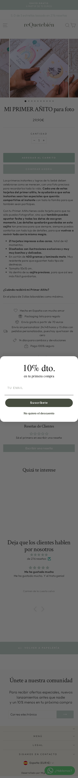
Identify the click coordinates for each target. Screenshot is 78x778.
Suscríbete (39, 402)
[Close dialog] (74, 360)
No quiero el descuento (39, 413)
